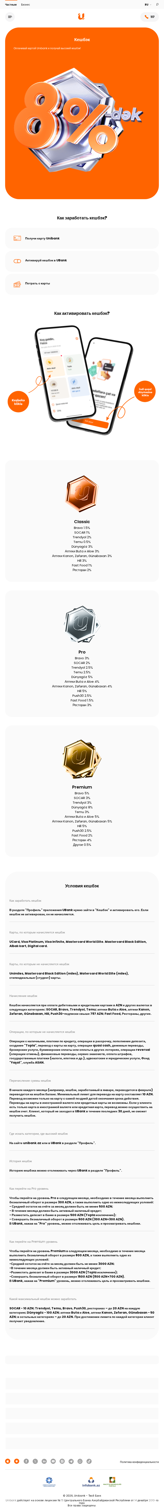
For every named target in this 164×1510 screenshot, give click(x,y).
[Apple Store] (8, 1461)
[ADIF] (49, 1482)
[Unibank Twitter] (36, 1461)
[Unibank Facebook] (27, 1461)
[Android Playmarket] (17, 1461)
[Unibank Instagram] (63, 1461)
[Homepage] (81, 18)
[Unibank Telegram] (72, 1461)
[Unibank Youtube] (54, 1461)
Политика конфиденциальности (139, 1462)
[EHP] (69, 1482)
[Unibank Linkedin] (45, 1461)
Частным (11, 4)
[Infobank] (91, 1482)
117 (153, 17)
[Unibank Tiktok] (89, 1461)
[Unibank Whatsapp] (81, 1461)
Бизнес (25, 4)
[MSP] (112, 1482)
